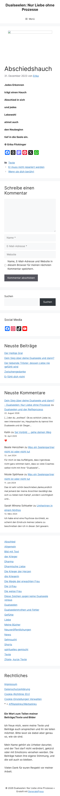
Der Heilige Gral (13, 353)
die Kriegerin (11, 576)
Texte (11, 162)
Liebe (7, 619)
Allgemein (10, 546)
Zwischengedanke (15, 371)
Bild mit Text (11, 551)
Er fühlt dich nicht (14, 376)
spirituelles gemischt (16, 649)
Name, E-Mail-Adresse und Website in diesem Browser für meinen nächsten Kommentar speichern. (30, 265)
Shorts (8, 644)
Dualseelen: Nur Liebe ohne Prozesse (30, 7)
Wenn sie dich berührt (21, 171)
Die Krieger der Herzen (17, 571)
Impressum (10, 684)
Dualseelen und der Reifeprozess (23, 409)
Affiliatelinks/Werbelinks (23, 704)
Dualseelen (10, 604)
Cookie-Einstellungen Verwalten (23, 699)
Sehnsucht (10, 639)
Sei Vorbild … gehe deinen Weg (33, 432)
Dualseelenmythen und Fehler (21, 609)
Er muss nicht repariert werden (26, 167)
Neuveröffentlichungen (17, 629)
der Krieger (10, 556)
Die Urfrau (10, 586)
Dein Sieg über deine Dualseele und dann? (29, 358)
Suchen (8, 296)
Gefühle (9, 614)
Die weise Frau (13, 591)
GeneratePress (36, 791)
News (7, 634)
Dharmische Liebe (14, 566)
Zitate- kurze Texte (15, 659)
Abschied (9, 541)
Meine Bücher (12, 624)
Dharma (9, 561)
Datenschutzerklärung (17, 689)
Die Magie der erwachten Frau (22, 581)
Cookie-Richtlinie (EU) (17, 694)
